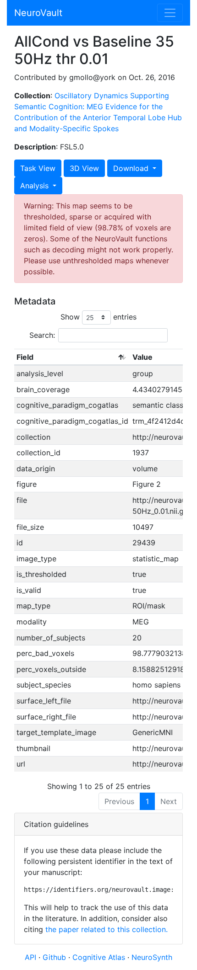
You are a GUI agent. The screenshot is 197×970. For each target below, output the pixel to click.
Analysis (35, 185)
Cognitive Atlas (99, 957)
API (30, 957)
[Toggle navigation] (170, 13)
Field (24, 357)
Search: (42, 335)
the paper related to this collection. (106, 929)
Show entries (98, 316)
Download (132, 168)
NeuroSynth (151, 957)
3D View (84, 168)
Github (55, 957)
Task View (37, 168)
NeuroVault (38, 12)
